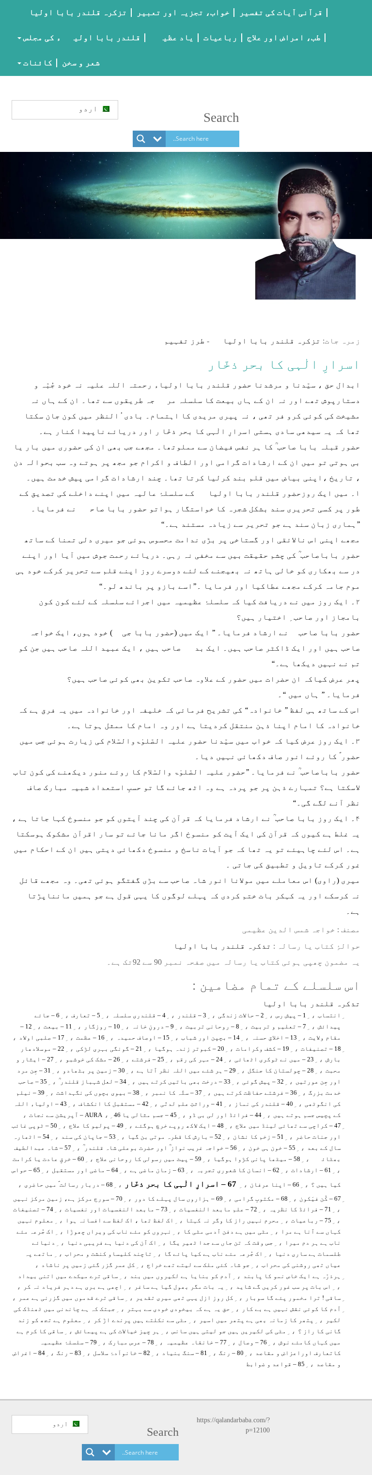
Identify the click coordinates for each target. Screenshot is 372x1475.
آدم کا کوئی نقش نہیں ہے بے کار (291, 1308)
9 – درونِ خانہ (153, 1026)
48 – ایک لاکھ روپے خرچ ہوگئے (179, 1125)
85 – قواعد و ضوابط (275, 1364)
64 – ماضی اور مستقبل (85, 1170)
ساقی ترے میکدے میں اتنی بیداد (68, 1276)
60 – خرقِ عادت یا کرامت (48, 1158)
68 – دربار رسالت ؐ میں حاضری (68, 1184)
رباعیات (220, 37)
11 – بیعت (58, 1026)
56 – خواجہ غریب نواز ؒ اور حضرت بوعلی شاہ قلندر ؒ (160, 1147)
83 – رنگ (69, 1352)
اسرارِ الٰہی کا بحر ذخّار (283, 364)
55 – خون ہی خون (271, 1147)
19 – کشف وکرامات (262, 1048)
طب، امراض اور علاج (284, 37)
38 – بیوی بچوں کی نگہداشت (98, 1092)
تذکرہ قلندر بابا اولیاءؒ (216, 946)
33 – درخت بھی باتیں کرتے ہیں (184, 1081)
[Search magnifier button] (141, 139)
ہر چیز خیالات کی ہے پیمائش (117, 1331)
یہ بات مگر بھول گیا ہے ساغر (179, 1286)
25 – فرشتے (148, 1059)
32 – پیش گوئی (263, 1081)
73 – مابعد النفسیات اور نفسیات (116, 1209)
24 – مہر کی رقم (199, 1059)
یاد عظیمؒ (172, 37)
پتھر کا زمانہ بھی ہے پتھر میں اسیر (256, 1320)
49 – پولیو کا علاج (96, 1125)
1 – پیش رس (291, 1015)
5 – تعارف (85, 1015)
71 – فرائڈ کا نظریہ (300, 1209)
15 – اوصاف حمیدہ (143, 1037)
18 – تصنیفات (321, 1048)
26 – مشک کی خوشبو (92, 1059)
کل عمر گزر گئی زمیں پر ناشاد (88, 1264)
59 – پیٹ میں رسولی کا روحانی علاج (149, 1158)
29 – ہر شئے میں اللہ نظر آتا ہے (186, 1070)
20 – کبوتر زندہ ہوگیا (189, 1048)
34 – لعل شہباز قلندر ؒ (92, 1081)
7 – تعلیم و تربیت (278, 1026)
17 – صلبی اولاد (41, 1037)
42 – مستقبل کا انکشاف (113, 1103)
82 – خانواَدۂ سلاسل (121, 1352)
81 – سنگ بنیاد (184, 1352)
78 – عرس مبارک (131, 1342)
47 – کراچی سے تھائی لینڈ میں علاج (288, 1125)
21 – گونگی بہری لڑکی (109, 1048)
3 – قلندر (191, 1015)
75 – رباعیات (311, 1220)
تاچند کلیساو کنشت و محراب (108, 1253)
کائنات (36, 62)
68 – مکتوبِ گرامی (261, 1198)
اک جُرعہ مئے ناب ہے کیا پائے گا (213, 1253)
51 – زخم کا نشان (258, 1136)
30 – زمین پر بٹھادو (93, 1070)
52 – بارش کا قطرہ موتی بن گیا (174, 1136)
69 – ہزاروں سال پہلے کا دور (178, 1198)
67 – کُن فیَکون (320, 1198)
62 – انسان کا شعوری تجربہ (237, 1170)
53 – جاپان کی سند (88, 1136)
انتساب (329, 1015)
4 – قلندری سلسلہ (139, 1015)
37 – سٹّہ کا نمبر (176, 1092)
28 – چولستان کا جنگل (281, 1070)
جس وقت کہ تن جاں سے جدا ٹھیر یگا (221, 1242)
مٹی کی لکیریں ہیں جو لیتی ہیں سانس (228, 1331)
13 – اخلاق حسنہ (274, 1037)
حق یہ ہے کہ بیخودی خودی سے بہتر (178, 1308)
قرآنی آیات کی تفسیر (281, 12)
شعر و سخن (81, 62)
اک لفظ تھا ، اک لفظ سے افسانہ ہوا (119, 1220)
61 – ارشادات (311, 1170)
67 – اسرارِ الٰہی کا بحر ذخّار (180, 1184)
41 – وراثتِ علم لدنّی (191, 1103)
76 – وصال (252, 1342)
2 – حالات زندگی (241, 1015)
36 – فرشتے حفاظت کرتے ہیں (255, 1092)
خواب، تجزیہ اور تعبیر (183, 12)
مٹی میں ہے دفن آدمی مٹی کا (226, 1231)
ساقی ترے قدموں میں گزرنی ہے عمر (71, 1297)
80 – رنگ (231, 1352)
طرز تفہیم (184, 341)
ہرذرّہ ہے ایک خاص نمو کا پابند (292, 1276)
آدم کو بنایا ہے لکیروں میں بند (181, 1276)
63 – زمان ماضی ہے (157, 1170)
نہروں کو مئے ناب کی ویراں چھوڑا (118, 1231)
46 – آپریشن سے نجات (75, 1114)
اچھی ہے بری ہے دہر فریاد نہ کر (73, 1286)
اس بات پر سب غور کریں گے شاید (283, 1286)
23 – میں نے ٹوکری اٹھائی (274, 1059)
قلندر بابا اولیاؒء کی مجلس (80, 37)
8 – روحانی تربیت (212, 1026)
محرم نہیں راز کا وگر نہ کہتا (232, 1220)
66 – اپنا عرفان (274, 1184)
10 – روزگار (102, 1026)
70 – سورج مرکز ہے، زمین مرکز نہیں (68, 1198)
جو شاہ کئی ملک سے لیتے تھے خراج (198, 1264)
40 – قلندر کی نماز (263, 1103)
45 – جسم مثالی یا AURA (131, 1114)
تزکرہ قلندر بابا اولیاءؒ (71, 12)
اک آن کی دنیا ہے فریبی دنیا (112, 1242)
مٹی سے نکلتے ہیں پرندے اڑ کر (140, 1320)
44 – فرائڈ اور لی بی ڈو (225, 1114)
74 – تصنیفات (33, 1209)
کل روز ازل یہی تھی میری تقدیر (184, 1297)
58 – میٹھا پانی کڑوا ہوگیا (256, 1158)
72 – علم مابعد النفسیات (218, 1209)
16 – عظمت (90, 1037)
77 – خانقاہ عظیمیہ (196, 1342)
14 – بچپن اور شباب (210, 1037)
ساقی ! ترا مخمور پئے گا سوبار (293, 1297)
